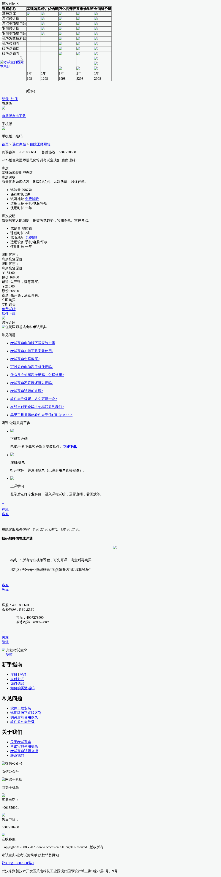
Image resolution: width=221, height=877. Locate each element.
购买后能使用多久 (24, 717)
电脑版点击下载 (14, 116)
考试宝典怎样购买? (24, 359)
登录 (23, 674)
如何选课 (17, 683)
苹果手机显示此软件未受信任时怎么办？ (41, 415)
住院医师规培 (40, 144)
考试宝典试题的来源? (26, 391)
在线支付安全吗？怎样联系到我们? (37, 407)
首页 (5, 144)
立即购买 (9, 300)
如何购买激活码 (22, 688)
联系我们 (17, 755)
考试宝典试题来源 (24, 751)
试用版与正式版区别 (25, 713)
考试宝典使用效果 (24, 746)
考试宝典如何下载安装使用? (31, 351)
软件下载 (9, 313)
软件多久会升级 (22, 722)
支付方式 (17, 679)
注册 (13, 674)
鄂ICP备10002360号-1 (18, 863)
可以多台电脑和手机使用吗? (31, 367)
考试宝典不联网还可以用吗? (31, 383)
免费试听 (32, 199)
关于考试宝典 (20, 742)
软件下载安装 (20, 708)
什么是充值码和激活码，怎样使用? (37, 375)
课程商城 (19, 144)
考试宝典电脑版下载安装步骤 (32, 343)
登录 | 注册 (10, 99)
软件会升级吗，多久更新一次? (33, 399)
